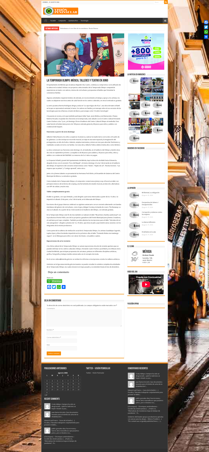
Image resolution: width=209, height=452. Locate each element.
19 (57, 387)
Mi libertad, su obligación (150, 192)
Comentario (51, 308)
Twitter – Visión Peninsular (98, 368)
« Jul (45, 395)
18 (52, 387)
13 (62, 384)
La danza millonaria (148, 222)
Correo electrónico (54, 337)
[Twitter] (206, 27)
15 (73, 384)
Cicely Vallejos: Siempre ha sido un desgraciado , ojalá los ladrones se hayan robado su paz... (64, 406)
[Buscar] (166, 2)
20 (62, 387)
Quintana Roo (73, 21)
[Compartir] (206, 36)
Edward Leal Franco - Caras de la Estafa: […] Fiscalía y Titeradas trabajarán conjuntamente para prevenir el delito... (61, 423)
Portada (46, 20)
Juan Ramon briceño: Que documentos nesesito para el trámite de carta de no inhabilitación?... (65, 414)
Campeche (62, 21)
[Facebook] (206, 22)
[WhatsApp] (206, 32)
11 (52, 384)
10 (47, 384)
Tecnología (84, 21)
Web (48, 345)
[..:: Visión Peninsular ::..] (60, 10)
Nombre (50, 330)
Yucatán (53, 21)
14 (68, 384)
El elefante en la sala (149, 232)
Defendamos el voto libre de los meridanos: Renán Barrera (79, 28)
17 (47, 387)
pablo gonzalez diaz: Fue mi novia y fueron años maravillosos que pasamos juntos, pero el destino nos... (65, 431)
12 (57, 384)
